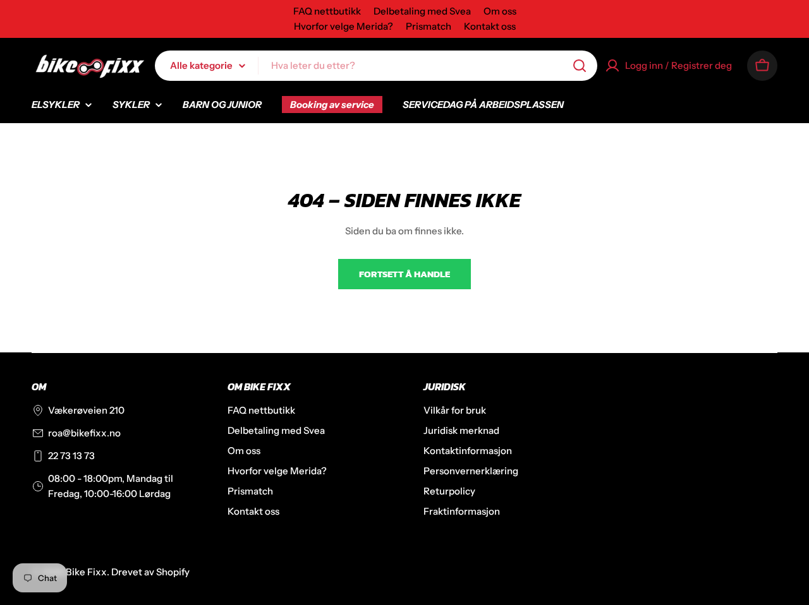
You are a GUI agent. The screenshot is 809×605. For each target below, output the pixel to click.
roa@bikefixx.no (84, 433)
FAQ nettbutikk (327, 11)
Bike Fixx (86, 572)
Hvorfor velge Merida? (343, 26)
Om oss (500, 11)
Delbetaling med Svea (422, 11)
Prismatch (428, 26)
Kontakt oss (490, 26)
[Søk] (579, 65)
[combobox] (376, 66)
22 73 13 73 (71, 456)
